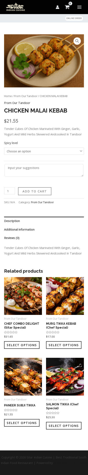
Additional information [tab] (19, 229)
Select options (22, 345)
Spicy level (11, 143)
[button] (74, 18)
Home (8, 96)
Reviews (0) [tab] (11, 238)
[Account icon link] (57, 7)
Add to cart (35, 191)
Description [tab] (12, 221)
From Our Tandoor (25, 96)
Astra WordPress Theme (70, 463)
